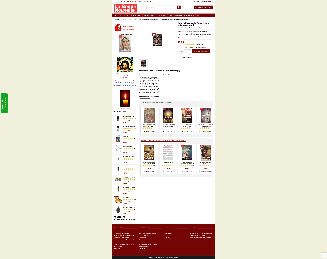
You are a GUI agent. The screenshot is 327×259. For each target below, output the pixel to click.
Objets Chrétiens (149, 15)
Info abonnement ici (145, 98)
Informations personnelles (172, 231)
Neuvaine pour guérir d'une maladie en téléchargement (149, 163)
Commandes (168, 233)
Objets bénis (142, 237)
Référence (181, 28)
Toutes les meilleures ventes (124, 218)
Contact (199, 15)
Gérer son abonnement (145, 242)
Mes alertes (168, 242)
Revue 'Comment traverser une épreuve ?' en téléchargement (187, 163)
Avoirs (166, 235)
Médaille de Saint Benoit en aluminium (129, 177)
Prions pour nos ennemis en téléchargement (205, 163)
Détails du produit (157, 71)
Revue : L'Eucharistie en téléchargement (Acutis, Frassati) (168, 126)
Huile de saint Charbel (129, 116)
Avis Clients (142, 251)
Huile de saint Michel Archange (129, 167)
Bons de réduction (170, 240)
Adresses (167, 237)
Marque (191, 28)
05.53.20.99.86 (125, 1)
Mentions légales (144, 231)
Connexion (210, 1)
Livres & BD (122, 15)
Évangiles (126, 136)
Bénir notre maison (168, 162)
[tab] (143, 71)
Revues (129, 15)
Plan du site (117, 248)
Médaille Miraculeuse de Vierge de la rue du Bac (129, 207)
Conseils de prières (144, 240)
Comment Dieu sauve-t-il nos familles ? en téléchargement (149, 126)
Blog (193, 1)
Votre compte (170, 227)
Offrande (126, 197)
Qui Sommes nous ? (144, 235)
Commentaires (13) (173, 71)
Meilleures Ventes (120, 112)
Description (143, 71)
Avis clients (2, 103)
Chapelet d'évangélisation (129, 146)
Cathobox (191, 15)
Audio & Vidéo (137, 15)
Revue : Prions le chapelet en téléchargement (187, 126)
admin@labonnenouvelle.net (143, 1)
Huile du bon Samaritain (129, 126)
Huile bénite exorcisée (129, 157)
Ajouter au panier (201, 51)
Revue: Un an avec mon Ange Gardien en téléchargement (206, 126)
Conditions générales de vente (147, 233)
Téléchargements (161, 15)
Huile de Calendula (129, 187)
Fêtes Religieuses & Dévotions (177, 15)
